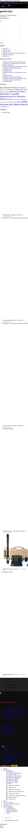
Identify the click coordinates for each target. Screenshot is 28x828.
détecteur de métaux (17, 92)
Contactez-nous (7, 761)
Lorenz (15, 99)
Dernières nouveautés (8, 757)
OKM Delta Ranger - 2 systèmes (11, 531)
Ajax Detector (5, 87)
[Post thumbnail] (15, 65)
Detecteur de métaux (8, 54)
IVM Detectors (10, 99)
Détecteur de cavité (8, 730)
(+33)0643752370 (10, 3)
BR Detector (15, 88)
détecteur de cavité (21, 90)
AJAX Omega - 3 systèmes (9, 215)
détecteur (23, 88)
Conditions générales (8, 758)
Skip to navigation (5, 1)
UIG (0, 106)
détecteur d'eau (3, 89)
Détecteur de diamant (8, 727)
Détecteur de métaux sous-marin (11, 732)
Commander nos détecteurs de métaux (13, 754)
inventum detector (12, 15)
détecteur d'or (11, 89)
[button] (15, 679)
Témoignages (6, 755)
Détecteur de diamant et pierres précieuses (14, 53)
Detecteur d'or (6, 51)
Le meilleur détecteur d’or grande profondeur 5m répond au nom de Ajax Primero (14, 79)
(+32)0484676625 (17, 3)
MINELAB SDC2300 (8, 674)
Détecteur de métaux (8, 724)
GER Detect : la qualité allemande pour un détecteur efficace (12, 96)
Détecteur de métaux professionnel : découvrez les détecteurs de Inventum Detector (15, 67)
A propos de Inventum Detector (11, 760)
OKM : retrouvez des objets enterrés (14, 103)
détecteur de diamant (5, 92)
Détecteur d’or (6, 726)
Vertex (4, 107)
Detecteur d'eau (7, 50)
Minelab (19, 102)
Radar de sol (6, 56)
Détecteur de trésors (8, 733)
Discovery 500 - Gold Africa (10, 425)
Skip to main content (15, 1)
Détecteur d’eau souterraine (10, 729)
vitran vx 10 (8, 106)
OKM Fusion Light (7, 569)
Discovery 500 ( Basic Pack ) (10, 320)
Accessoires (6, 48)
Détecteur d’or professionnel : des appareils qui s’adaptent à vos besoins (15, 718)
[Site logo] (14, 7)
